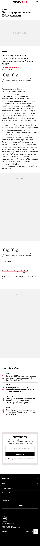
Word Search (14, 279)
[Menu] (3, 2)
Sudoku (34, 277)
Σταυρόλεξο (27, 277)
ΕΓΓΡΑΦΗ (20, 505)
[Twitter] (8, 75)
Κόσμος (4, 9)
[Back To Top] (35, 531)
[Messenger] (12, 75)
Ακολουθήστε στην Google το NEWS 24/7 (15, 271)
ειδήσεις (15, 273)
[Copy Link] (17, 75)
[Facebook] (3, 75)
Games (10, 277)
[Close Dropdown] (37, 478)
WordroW (5, 279)
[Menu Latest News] (37, 2)
